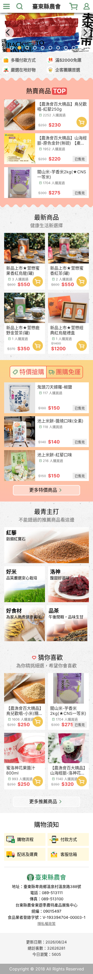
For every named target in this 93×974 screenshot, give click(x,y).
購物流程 (25, 839)
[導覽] (6, 6)
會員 (86, 6)
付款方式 (68, 839)
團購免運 (68, 372)
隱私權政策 (46, 923)
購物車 (73, 6)
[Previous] (8, 32)
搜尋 (19, 6)
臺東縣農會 (46, 6)
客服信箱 (68, 854)
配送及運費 (27, 854)
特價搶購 (31, 372)
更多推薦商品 (43, 801)
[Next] (84, 32)
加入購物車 (81, 122)
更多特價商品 (43, 490)
